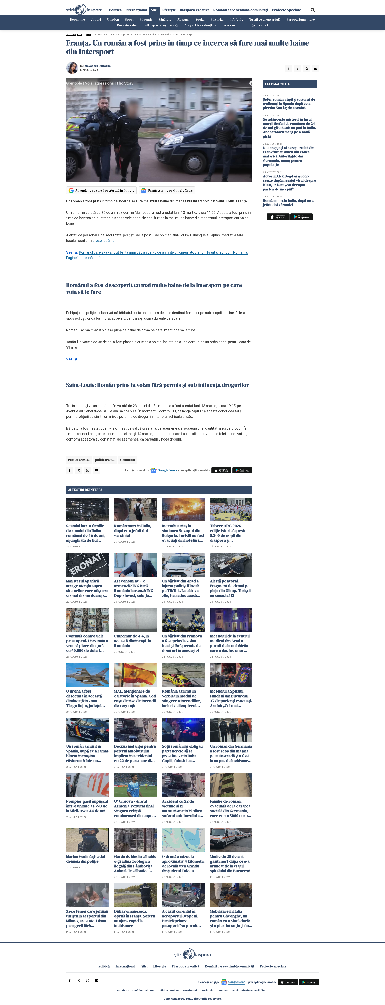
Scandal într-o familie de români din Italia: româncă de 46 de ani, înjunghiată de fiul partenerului (85, 533)
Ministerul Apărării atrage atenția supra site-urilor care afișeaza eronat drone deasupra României (87, 588)
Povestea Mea (127, 25)
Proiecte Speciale (286, 10)
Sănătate (165, 19)
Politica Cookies (168, 990)
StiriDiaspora (74, 34)
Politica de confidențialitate (135, 990)
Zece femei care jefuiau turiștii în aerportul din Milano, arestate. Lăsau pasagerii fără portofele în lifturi (87, 918)
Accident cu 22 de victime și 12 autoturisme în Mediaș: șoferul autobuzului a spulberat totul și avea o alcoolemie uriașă (183, 808)
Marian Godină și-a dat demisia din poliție (85, 859)
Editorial (217, 19)
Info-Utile (236, 19)
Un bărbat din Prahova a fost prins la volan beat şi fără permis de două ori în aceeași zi (182, 643)
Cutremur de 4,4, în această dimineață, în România (132, 641)
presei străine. (104, 240)
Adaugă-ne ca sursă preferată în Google (104, 190)
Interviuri (229, 25)
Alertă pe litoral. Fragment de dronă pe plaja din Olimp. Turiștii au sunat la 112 (230, 588)
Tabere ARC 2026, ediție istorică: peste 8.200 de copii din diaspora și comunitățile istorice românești (228, 533)
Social (200, 19)
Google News (167, 470)
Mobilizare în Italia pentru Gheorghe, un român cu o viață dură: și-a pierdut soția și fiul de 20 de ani (230, 918)
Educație (146, 19)
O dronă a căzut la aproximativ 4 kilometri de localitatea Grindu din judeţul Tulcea (183, 863)
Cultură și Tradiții (255, 25)
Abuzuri (183, 19)
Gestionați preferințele (198, 990)
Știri (154, 10)
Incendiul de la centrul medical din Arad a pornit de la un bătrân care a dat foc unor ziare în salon (230, 643)
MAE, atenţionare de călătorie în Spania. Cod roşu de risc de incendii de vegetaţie (135, 698)
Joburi (96, 19)
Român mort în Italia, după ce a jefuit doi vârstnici (132, 530)
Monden (113, 19)
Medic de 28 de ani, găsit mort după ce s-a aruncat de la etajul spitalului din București (230, 863)
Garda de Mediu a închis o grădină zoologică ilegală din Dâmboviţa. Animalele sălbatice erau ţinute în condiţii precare (135, 863)
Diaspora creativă (194, 10)
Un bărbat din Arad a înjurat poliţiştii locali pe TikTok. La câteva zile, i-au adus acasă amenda (180, 588)
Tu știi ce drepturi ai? (265, 19)
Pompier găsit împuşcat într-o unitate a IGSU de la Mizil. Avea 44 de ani (87, 806)
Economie (77, 19)
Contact (222, 990)
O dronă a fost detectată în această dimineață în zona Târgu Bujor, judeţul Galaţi (84, 698)
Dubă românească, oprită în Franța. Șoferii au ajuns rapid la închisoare (134, 918)
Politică (115, 10)
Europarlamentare (301, 19)
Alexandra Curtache (97, 66)
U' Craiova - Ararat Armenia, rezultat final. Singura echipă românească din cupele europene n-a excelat (135, 808)
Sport (129, 19)
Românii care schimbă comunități (240, 10)
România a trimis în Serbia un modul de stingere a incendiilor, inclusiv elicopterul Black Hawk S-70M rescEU (181, 698)
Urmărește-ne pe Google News (170, 190)
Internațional (136, 10)
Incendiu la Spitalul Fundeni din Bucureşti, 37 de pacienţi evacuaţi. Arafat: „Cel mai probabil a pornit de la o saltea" (231, 698)
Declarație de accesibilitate (250, 990)
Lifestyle (169, 10)
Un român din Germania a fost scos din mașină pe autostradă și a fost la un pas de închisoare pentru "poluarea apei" (231, 753)
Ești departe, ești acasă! (161, 25)
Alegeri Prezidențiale (200, 25)
